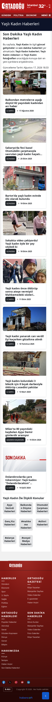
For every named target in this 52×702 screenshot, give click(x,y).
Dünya (4, 637)
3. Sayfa (5, 595)
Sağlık (4, 599)
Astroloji (5, 626)
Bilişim (4, 645)
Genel (4, 641)
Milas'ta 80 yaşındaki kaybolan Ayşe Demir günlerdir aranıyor (19, 432)
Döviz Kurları (33, 622)
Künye (4, 657)
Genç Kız (9, 523)
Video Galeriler (34, 595)
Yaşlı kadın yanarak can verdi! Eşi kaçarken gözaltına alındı (24, 338)
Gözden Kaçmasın (9, 633)
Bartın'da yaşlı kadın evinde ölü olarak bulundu (23, 197)
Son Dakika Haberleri (10, 668)
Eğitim (4, 607)
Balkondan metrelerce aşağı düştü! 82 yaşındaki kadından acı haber (24, 103)
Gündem (5, 584)
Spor (3, 592)
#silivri (42, 523)
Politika (4, 603)
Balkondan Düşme (25, 508)
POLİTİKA (19, 15)
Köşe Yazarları (33, 587)
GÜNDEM (6, 15)
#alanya (9, 539)
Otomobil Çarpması (42, 508)
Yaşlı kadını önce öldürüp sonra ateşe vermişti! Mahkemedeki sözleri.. (21, 291)
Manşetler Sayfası (35, 591)
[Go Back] (45, 696)
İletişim (4, 660)
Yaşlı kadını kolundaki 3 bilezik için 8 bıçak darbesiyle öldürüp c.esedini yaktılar (23, 384)
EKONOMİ (31, 15)
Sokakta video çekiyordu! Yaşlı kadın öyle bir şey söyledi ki (21, 243)
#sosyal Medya (26, 541)
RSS (8, 689)
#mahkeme (26, 524)
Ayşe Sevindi (9, 508)
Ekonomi (5, 588)
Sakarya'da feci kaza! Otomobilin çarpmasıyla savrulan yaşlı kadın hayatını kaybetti (23, 151)
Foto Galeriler (33, 633)
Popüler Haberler (9, 622)
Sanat (3, 630)
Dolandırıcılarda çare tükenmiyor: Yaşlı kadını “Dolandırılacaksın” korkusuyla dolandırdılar (21, 480)
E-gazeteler (32, 599)
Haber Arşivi (32, 603)
